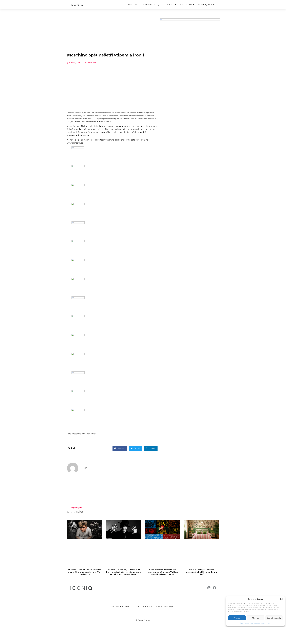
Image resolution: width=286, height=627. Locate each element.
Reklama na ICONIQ (120, 606)
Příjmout (237, 618)
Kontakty (147, 606)
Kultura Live (186, 4)
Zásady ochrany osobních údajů (260, 623)
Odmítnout (255, 618)
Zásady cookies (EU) (165, 606)
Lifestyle (130, 4)
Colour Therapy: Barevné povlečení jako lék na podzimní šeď (201, 572)
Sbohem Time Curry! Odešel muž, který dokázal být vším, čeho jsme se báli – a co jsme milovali (123, 572)
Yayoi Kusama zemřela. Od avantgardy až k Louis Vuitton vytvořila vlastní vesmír (162, 572)
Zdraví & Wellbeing (150, 4)
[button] (281, 599)
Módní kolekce (90, 63)
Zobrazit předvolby (274, 618)
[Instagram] (209, 588)
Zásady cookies (244, 623)
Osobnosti (168, 4)
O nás (136, 606)
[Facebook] (214, 588)
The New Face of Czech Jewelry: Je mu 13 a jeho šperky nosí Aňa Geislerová (84, 572)
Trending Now (205, 4)
